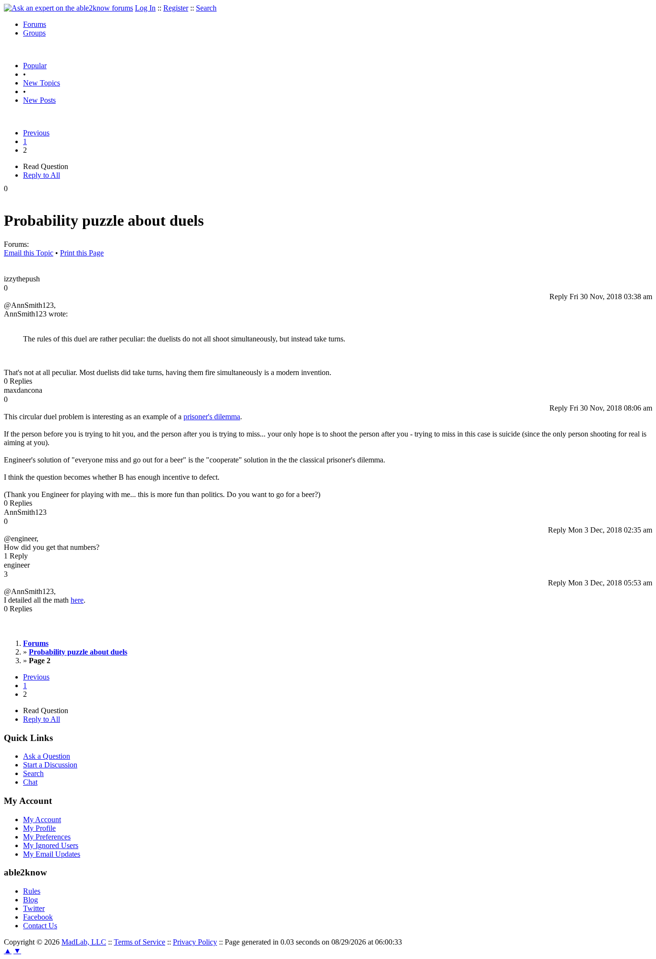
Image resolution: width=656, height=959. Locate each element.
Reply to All (41, 175)
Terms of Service (139, 942)
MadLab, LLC (83, 942)
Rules (31, 891)
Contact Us (40, 926)
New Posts (39, 100)
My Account (42, 819)
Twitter (34, 908)
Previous (36, 133)
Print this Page (82, 253)
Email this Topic (28, 253)
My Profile (39, 828)
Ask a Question (46, 756)
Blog (30, 900)
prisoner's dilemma (211, 417)
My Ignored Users (50, 845)
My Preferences (47, 837)
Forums (34, 24)
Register (175, 8)
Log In (145, 8)
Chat (30, 782)
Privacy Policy (195, 942)
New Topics (41, 83)
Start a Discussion (50, 765)
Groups (34, 33)
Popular (35, 65)
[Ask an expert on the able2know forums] (68, 8)
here (77, 600)
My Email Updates (51, 854)
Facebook (38, 917)
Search (206, 8)
